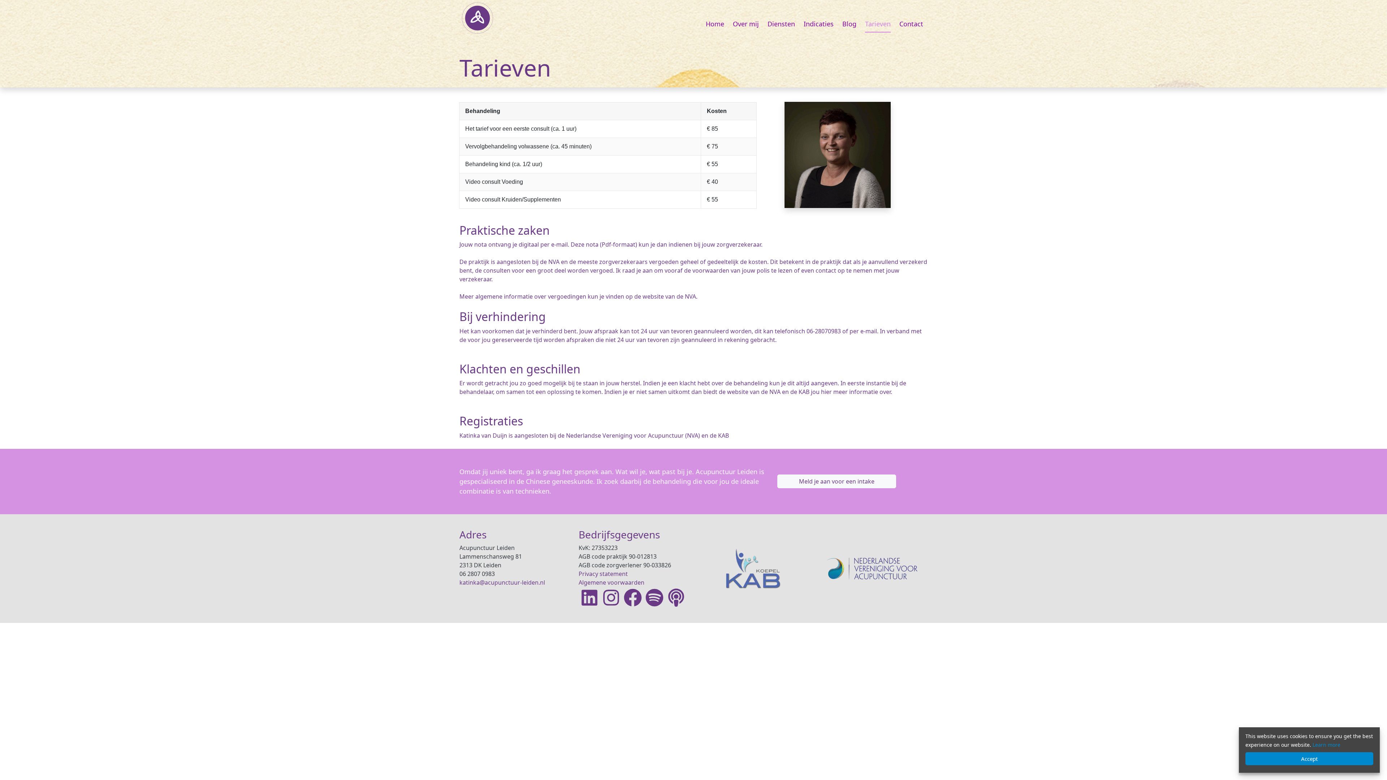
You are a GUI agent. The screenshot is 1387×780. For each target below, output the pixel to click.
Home (715, 24)
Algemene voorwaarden (611, 582)
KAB (723, 435)
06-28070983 (824, 331)
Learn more (1326, 744)
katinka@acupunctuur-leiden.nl (502, 582)
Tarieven (878, 24)
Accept (1309, 758)
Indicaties (819, 24)
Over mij (746, 24)
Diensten (781, 24)
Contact (911, 24)
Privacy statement (603, 574)
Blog (849, 24)
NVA (692, 435)
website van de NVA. (670, 296)
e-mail (868, 331)
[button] (836, 481)
